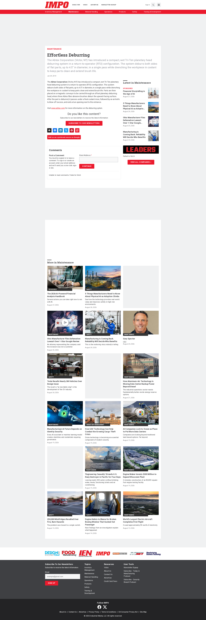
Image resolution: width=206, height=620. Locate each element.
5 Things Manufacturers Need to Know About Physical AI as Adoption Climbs (134, 106)
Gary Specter (129, 339)
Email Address (85, 155)
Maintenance (54, 49)
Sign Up (51, 583)
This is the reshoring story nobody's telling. (101, 344)
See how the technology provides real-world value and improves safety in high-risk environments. (102, 301)
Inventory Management (95, 425)
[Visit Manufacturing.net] (136, 553)
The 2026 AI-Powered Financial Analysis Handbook (61, 295)
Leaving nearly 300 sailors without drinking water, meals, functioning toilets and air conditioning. (101, 482)
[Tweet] (66, 130)
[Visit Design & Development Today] (52, 553)
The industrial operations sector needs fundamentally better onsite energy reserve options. (140, 392)
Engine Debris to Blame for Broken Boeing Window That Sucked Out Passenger (100, 522)
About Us (62, 612)
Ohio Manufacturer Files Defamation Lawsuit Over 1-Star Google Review (134, 120)
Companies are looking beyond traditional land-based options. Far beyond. (139, 436)
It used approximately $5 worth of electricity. (140, 525)
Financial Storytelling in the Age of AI (134, 92)
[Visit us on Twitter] (105, 607)
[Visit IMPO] (103, 553)
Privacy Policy (94, 612)
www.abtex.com (58, 108)
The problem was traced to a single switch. (63, 525)
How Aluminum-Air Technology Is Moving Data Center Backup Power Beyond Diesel (138, 384)
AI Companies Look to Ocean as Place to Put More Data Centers (140, 430)
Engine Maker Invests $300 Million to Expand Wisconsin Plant (140, 475)
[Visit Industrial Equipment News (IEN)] (85, 553)
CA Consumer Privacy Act (128, 612)
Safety (89, 289)
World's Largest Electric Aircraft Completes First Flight (137, 520)
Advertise (82, 612)
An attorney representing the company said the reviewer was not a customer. (63, 345)
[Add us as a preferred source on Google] (77, 130)
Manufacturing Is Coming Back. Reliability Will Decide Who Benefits (134, 134)
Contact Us (73, 612)
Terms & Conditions (108, 612)
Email (47, 572)
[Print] (49, 130)
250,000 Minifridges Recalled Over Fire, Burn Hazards (63, 520)
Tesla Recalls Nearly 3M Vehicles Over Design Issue (64, 382)
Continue (86, 166)
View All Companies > (140, 162)
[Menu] (159, 5)
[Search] (153, 5)
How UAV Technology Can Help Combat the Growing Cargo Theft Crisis (100, 431)
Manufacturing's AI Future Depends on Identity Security (64, 430)
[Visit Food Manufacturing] (69, 553)
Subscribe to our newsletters (84, 123)
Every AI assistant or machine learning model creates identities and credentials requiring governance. (64, 437)
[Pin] (72, 130)
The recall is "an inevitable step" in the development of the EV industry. (62, 388)
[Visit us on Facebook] (99, 607)
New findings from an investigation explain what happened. (101, 529)
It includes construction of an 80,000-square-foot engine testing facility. (140, 481)
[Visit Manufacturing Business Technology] (153, 553)
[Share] (55, 130)
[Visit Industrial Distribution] (120, 553)
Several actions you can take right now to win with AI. (64, 300)
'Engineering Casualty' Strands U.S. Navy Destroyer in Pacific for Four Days (103, 475)
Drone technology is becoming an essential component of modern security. (102, 438)
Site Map (143, 612)
